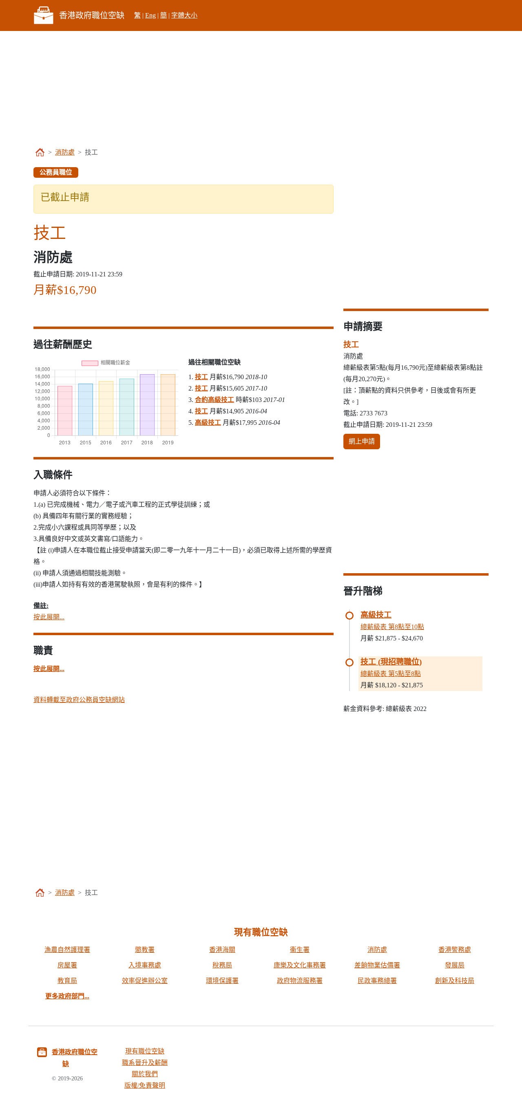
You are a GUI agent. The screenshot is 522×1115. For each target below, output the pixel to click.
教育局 (67, 980)
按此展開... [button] (48, 617)
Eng (150, 15)
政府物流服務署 (300, 980)
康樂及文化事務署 (300, 965)
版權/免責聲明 (144, 1085)
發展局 (454, 965)
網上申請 (362, 441)
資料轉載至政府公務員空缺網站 (79, 699)
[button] (48, 668)
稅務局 (222, 965)
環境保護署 (222, 980)
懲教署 (145, 949)
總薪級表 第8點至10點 (392, 626)
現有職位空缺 (144, 1051)
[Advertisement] (261, 88)
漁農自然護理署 (67, 949)
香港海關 (222, 949)
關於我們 (145, 1074)
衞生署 (300, 949)
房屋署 (67, 965)
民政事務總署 (377, 980)
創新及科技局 (454, 980)
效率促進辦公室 (145, 980)
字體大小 (184, 15)
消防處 (65, 152)
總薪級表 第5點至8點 (391, 673)
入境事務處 (144, 965)
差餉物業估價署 (377, 965)
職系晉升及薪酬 (145, 1062)
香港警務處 (454, 949)
